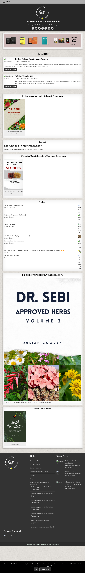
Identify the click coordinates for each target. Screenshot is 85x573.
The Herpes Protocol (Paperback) (42, 527)
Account (32, 475)
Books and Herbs (35, 461)
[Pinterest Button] (36, 28)
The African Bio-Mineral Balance (42, 21)
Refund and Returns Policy (39, 471)
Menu (8, 2)
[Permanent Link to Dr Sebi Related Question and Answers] (9, 61)
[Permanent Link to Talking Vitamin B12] (9, 79)
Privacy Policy (35, 464)
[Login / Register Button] (49, 28)
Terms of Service (36, 468)
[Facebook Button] (33, 28)
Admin (17, 61)
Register (33, 479)
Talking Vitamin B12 (24, 76)
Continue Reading (11, 69)
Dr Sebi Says (71, 465)
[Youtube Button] (39, 28)
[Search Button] (52, 28)
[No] (82, 567)
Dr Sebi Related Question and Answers (31, 59)
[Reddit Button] (42, 28)
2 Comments (34, 78)
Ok (36, 569)
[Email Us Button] (45, 28)
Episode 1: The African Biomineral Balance (18, 149)
